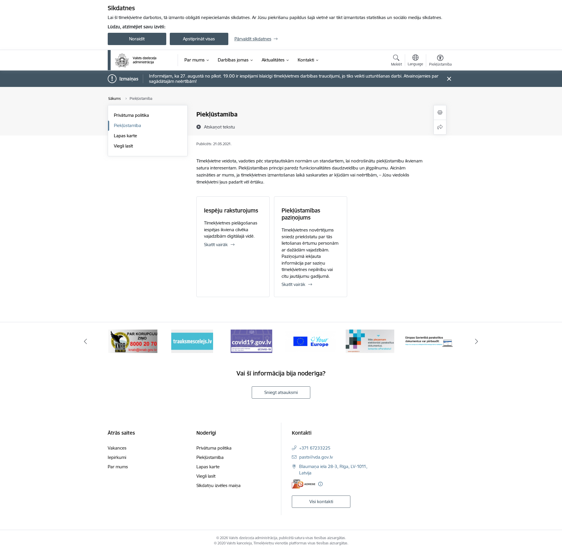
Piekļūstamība (127, 125)
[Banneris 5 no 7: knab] (132, 341)
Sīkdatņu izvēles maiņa (218, 485)
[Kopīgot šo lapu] (440, 127)
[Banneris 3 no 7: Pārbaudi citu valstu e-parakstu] (429, 341)
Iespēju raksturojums (231, 210)
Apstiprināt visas (199, 39)
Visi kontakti (321, 501)
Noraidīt (137, 39)
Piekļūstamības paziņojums (301, 214)
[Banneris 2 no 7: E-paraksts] (370, 341)
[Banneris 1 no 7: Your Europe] (310, 341)
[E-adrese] (303, 484)
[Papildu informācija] (320, 484)
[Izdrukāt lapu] (440, 112)
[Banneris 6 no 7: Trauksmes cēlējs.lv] (192, 341)
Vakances (117, 448)
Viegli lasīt (123, 146)
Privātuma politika (131, 115)
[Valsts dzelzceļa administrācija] (135, 60)
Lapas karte (125, 135)
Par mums (118, 466)
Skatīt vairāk (216, 244)
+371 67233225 (314, 448)
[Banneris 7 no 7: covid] (251, 341)
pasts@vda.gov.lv (316, 457)
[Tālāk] (477, 341)
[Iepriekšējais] (85, 341)
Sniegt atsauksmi (281, 392)
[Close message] (449, 79)
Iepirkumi (117, 457)
